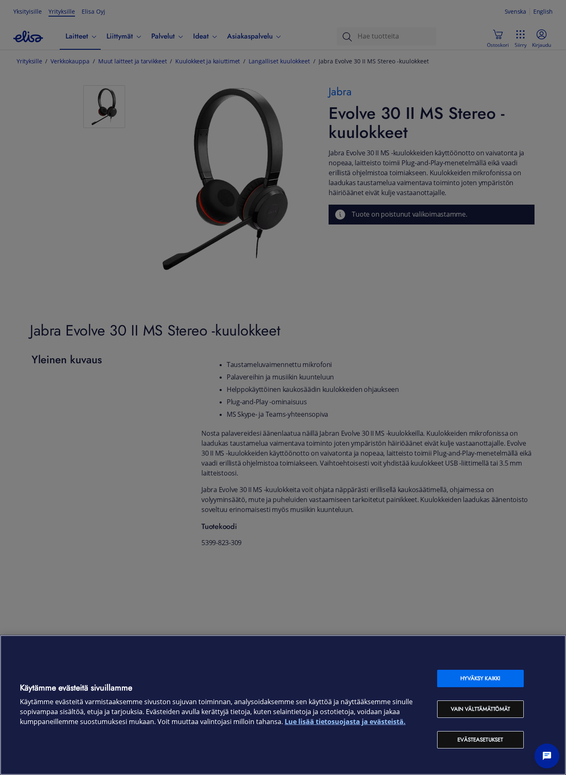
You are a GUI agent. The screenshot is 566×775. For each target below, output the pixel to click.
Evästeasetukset (480, 740)
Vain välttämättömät (480, 709)
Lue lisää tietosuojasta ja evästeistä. (345, 721)
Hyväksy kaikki (480, 678)
